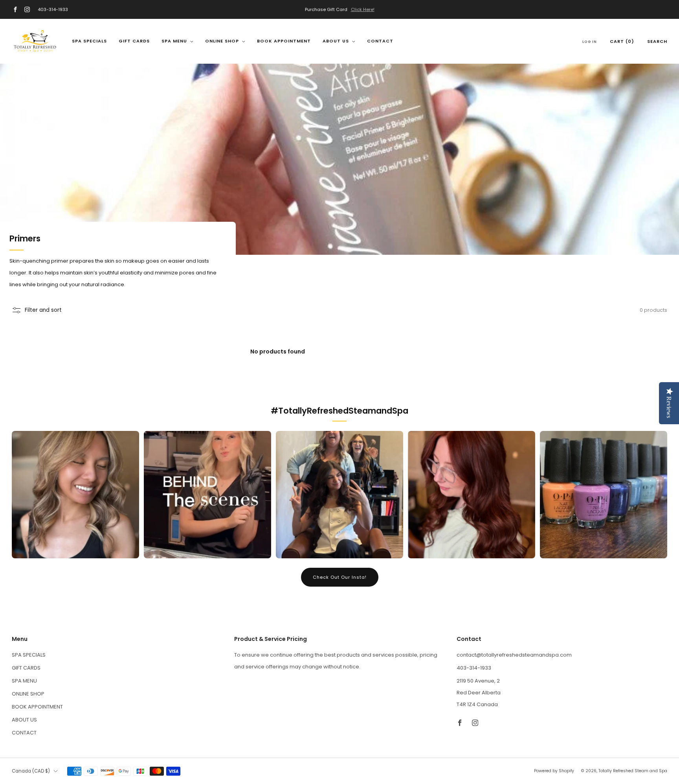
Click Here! (362, 9)
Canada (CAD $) (31, 771)
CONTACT (380, 41)
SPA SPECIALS (89, 41)
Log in (589, 41)
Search (657, 41)
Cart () (622, 41)
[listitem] (339, 9)
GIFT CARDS (134, 41)
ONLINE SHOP (222, 41)
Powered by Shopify (554, 771)
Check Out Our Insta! (340, 577)
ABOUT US (336, 41)
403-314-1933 (53, 9)
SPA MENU (174, 41)
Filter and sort (43, 310)
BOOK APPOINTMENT (284, 41)
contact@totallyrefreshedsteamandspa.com (514, 655)
